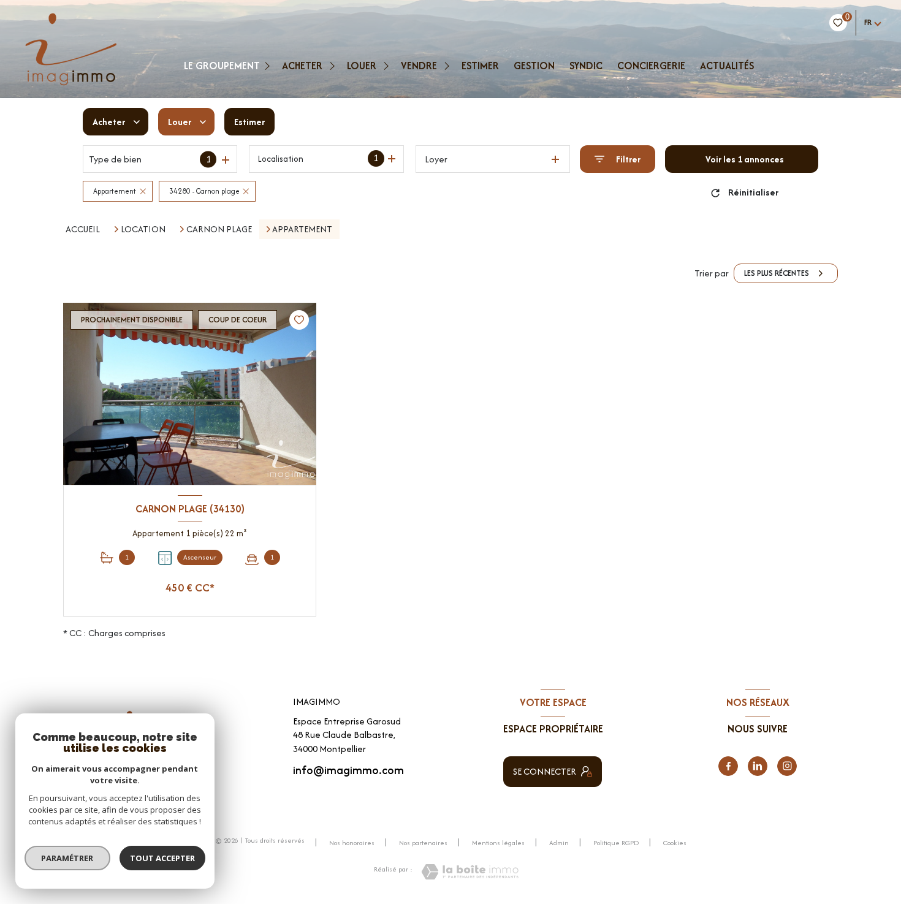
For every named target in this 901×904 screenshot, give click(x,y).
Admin (559, 843)
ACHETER (302, 65)
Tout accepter (162, 858)
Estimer (249, 121)
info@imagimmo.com (348, 770)
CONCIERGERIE (651, 65)
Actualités (727, 65)
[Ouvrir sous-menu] (268, 65)
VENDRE (419, 65)
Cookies (674, 843)
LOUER (361, 65)
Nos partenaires (423, 843)
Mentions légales (498, 843)
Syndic (586, 65)
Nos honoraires (351, 843)
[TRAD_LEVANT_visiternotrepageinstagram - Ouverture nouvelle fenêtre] (787, 766)
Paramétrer (68, 858)
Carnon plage (219, 229)
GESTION (534, 65)
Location (143, 229)
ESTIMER (480, 65)
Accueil (83, 228)
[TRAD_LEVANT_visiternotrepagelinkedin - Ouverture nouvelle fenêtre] (757, 766)
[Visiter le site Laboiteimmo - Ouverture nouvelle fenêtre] (469, 871)
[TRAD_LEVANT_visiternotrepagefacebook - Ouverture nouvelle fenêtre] (728, 766)
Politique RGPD (616, 843)
